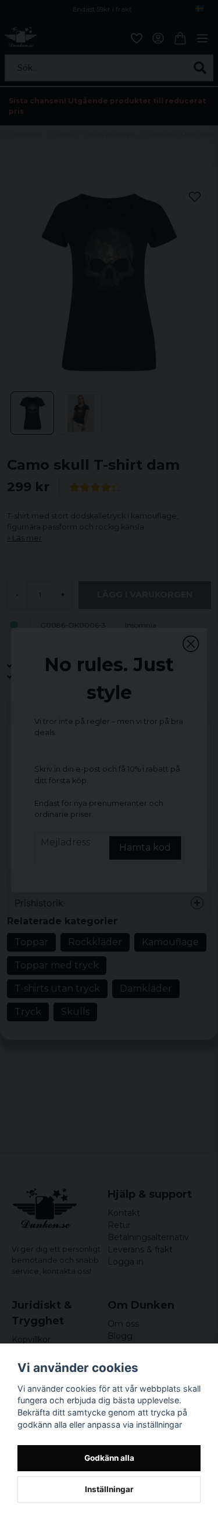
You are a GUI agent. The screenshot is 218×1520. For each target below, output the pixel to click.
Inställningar (109, 1489)
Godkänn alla (109, 1458)
